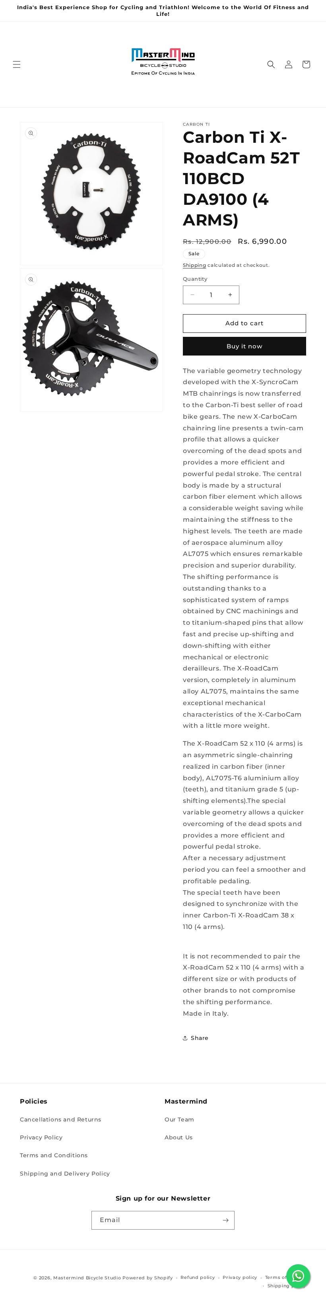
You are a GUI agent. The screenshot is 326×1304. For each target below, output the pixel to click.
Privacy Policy (41, 1137)
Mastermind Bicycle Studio (87, 1278)
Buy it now (244, 346)
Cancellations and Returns (60, 1119)
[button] (16, 64)
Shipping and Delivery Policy (65, 1173)
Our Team (179, 1119)
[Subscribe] (225, 1220)
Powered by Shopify (147, 1278)
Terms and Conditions (54, 1155)
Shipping (194, 265)
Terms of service (285, 1277)
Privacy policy (240, 1277)
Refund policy (197, 1277)
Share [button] (200, 1038)
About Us (179, 1137)
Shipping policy (287, 1285)
